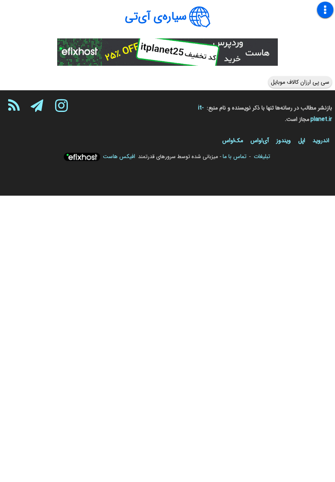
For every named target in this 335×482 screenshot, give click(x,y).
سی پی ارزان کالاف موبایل (300, 82)
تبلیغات (262, 156)
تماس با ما (234, 156)
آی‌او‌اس (259, 140)
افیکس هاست (119, 156)
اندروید (321, 140)
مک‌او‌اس (232, 140)
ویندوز (283, 140)
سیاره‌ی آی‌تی (156, 17)
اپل (301, 140)
